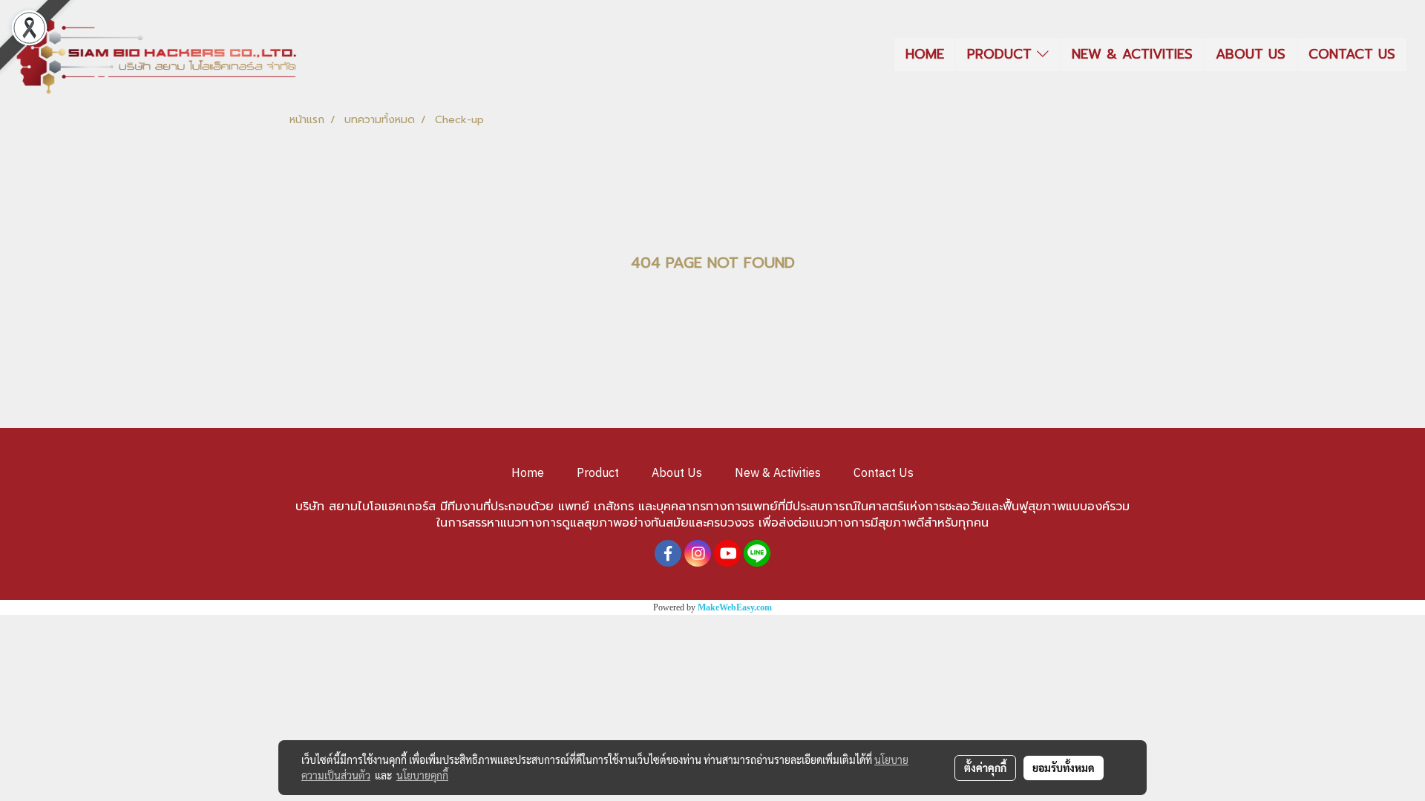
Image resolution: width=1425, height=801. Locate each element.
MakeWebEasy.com (735, 607)
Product (598, 474)
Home (527, 474)
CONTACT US (1351, 54)
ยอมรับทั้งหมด (1063, 767)
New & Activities (778, 474)
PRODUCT (1002, 54)
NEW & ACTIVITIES (1132, 54)
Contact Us (884, 474)
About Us (677, 474)
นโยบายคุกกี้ (422, 775)
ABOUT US (1250, 54)
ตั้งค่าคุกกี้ (985, 767)
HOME (924, 54)
